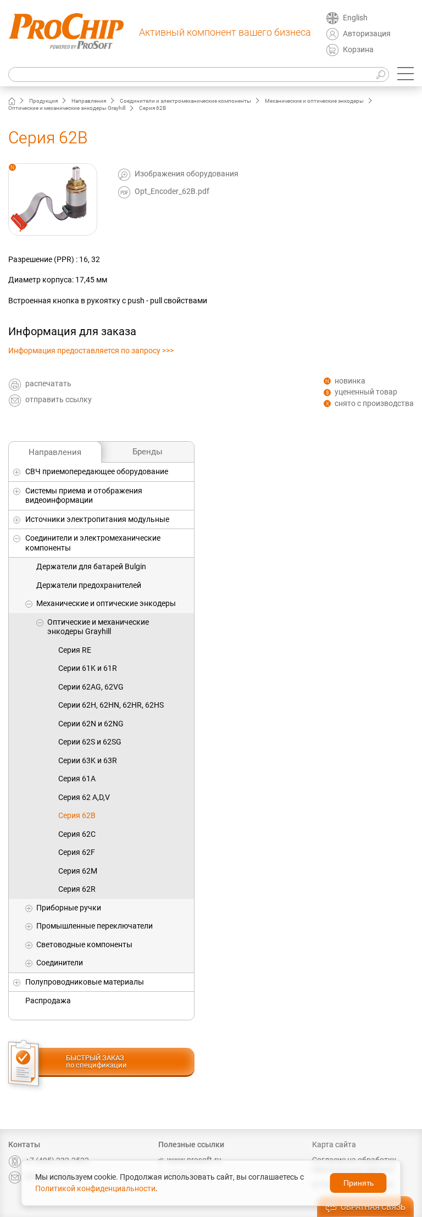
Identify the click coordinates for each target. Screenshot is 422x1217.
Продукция (43, 101)
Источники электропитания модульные (97, 519)
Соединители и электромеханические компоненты (185, 101)
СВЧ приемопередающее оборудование (96, 471)
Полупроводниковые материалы (84, 981)
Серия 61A (77, 778)
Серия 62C (77, 834)
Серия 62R (77, 889)
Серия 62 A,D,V (84, 797)
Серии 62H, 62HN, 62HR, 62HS (111, 705)
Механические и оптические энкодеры (314, 101)
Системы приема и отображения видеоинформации (83, 495)
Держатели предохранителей (88, 585)
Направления (88, 101)
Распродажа (48, 1000)
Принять (358, 1183)
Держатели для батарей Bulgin (91, 566)
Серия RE (74, 650)
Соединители (59, 962)
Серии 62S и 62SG (89, 741)
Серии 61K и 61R (87, 668)
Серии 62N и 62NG (91, 723)
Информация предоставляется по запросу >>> (91, 350)
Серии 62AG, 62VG (91, 686)
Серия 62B (77, 815)
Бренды (147, 452)
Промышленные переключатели (94, 925)
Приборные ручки (68, 907)
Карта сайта (334, 1144)
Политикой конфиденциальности (95, 1188)
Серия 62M (77, 870)
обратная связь (373, 1207)
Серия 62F (76, 852)
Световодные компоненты (84, 944)
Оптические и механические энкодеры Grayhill (66, 108)
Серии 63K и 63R (87, 760)
